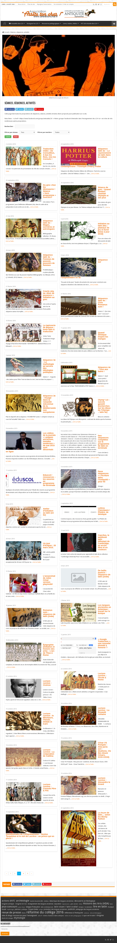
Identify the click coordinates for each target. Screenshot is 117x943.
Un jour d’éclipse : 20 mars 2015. (49, 545)
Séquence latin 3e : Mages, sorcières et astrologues (49, 225)
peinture (18, 909)
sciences (86, 913)
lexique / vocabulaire (85, 907)
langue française (33, 907)
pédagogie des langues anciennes (87, 909)
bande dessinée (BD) (36, 901)
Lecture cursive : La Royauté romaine (103, 711)
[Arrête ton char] (58, 13)
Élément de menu (5, 23)
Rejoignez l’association (44, 4)
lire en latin (100, 906)
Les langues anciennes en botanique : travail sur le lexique (104, 609)
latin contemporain (47, 907)
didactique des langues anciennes (61, 901)
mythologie (10, 909)
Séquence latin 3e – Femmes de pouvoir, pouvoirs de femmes (49, 260)
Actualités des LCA (17, 23)
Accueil (6, 32)
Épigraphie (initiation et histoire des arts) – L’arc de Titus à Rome (49, 650)
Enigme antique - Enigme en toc (14, 904)
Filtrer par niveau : (11, 132)
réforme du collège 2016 (45, 912)
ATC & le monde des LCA (89, 23)
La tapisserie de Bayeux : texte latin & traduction (49, 328)
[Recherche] (114, 4)
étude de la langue (7, 918)
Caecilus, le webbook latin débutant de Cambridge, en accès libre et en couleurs (104, 542)
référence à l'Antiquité (73, 913)
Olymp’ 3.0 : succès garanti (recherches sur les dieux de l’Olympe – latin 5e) (104, 406)
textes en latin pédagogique (73, 915)
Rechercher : (9, 126)
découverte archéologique (84, 901)
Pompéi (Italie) (33, 909)
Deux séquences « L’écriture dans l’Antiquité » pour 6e (104, 476)
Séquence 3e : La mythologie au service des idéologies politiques (49, 366)
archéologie (22, 900)
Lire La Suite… (96, 173)
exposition (57, 904)
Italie (111, 904)
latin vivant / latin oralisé (66, 907)
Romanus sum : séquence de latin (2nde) (49, 613)
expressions (66, 904)
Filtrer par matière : (44, 132)
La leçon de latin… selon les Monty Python (104, 816)
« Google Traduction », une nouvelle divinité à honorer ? (104, 643)
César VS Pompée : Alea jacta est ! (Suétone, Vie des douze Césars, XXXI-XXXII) (104, 750)
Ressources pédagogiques (50, 23)
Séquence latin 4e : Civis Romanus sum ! (103, 302)
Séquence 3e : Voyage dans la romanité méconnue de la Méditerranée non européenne (49, 404)
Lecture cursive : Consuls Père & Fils (49, 787)
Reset (15, 136)
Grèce (80, 904)
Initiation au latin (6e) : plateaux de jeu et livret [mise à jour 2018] (103, 228)
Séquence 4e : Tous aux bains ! (104, 369)
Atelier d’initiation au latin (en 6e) (48, 512)
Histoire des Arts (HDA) (96, 903)
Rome (24, 913)
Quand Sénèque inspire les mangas (103, 335)
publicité (71, 909)
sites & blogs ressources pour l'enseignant (19, 915)
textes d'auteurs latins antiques (53, 915)
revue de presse (11, 912)
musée (4, 909)
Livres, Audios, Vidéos (70, 23)
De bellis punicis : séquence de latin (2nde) (104, 573)
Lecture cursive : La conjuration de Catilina (48, 753)
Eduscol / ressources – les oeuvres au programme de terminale (49, 480)
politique (24, 909)
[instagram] (101, 4)
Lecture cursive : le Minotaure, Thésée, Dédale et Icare (48, 718)
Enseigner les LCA (32, 23)
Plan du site (31, 4)
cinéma (46, 901)
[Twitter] (99, 4)
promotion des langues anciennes (55, 909)
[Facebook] (96, 4)
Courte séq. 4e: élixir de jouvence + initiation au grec (49, 295)
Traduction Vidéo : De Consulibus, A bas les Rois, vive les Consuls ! (49, 154)
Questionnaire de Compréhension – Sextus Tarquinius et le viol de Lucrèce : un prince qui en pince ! (30, 836)
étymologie (19, 918)
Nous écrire (21, 4)
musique (111, 907)
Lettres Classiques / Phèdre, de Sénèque (104, 511)
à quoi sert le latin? (89, 915)
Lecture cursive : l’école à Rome (102, 676)
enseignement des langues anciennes (40, 904)
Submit (8, 136)
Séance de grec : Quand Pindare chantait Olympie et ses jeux (104, 192)
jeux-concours (9, 906)
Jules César (21, 907)
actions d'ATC (8, 900)
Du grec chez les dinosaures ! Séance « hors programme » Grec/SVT (49, 191)
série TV (40, 915)
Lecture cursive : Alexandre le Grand (104, 781)
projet (41, 909)
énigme (100, 915)
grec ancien (74, 904)
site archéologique (95, 913)
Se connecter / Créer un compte (63, 4)
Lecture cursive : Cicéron (47, 683)
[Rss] (94, 4)
